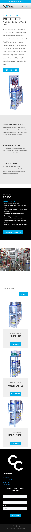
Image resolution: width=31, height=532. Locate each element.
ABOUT (5, 476)
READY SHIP (6, 477)
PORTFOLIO (6, 481)
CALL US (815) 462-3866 (15, 1)
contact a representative (13, 232)
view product (15, 344)
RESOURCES (6, 482)
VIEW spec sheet (11, 70)
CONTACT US (6, 484)
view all (23, 294)
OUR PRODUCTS (7, 479)
